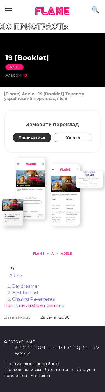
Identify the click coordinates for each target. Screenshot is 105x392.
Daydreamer (25, 286)
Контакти (40, 375)
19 (25, 75)
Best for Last (25, 292)
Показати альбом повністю (34, 305)
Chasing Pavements (33, 299)
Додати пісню (59, 369)
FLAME (52, 11)
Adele (15, 67)
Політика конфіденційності (33, 363)
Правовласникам (23, 369)
